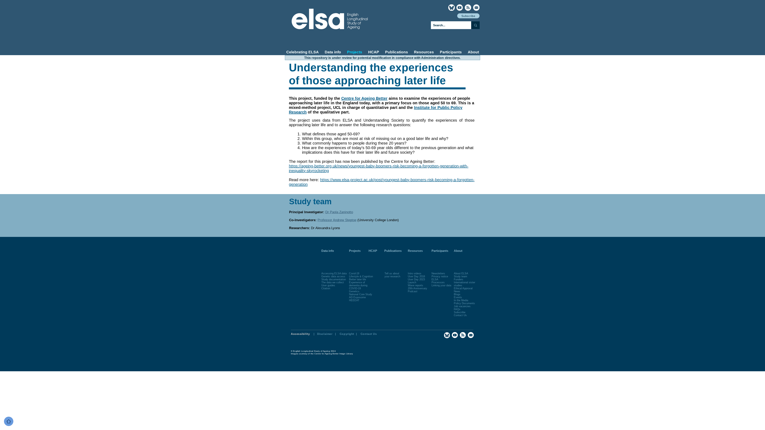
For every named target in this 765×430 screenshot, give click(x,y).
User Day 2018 (416, 276)
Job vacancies (462, 306)
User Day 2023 (416, 279)
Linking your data (441, 285)
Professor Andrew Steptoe (337, 220)
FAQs (457, 309)
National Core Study (360, 294)
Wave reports (415, 285)
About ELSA (461, 273)
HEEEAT (354, 300)
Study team (460, 276)
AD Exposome (357, 297)
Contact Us (460, 315)
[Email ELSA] (476, 7)
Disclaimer (324, 333)
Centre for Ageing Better (364, 98)
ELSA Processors (438, 281)
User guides (328, 285)
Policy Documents (464, 303)
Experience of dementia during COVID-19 (358, 285)
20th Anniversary (417, 288)
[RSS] (468, 7)
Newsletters (438, 273)
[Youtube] (459, 7)
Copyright (347, 333)
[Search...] (475, 25)
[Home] (8, 421)
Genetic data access (333, 276)
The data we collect (332, 282)
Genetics (354, 291)
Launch (412, 282)
